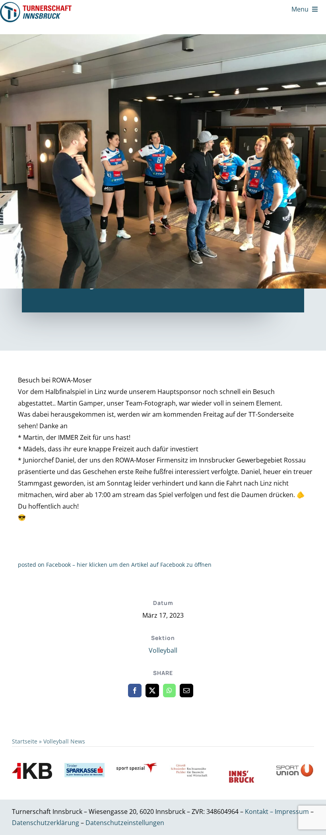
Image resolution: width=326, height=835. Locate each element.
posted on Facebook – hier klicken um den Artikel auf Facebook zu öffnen (115, 564)
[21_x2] (36, 5)
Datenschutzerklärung (46, 822)
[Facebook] (135, 690)
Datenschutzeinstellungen (124, 822)
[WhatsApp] (169, 690)
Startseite (24, 741)
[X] (152, 690)
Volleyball (163, 650)
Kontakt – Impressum (277, 811)
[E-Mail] (186, 690)
